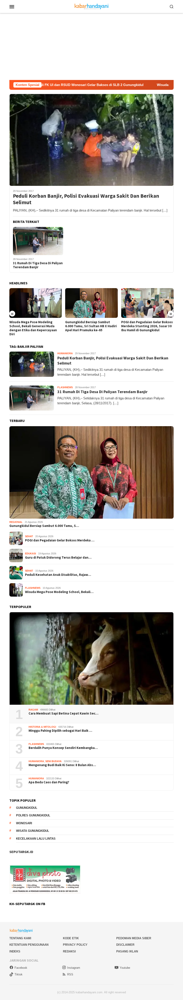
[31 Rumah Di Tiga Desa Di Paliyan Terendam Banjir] (38, 241)
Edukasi (30, 553)
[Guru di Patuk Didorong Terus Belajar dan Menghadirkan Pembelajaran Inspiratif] (147, 303)
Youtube (125, 967)
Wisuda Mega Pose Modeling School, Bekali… (59, 592)
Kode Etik (71, 938)
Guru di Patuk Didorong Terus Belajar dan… (58, 558)
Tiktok (19, 974)
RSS (70, 974)
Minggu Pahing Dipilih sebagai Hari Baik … (60, 731)
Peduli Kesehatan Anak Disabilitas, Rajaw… (58, 575)
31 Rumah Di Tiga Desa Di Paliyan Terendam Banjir (38, 265)
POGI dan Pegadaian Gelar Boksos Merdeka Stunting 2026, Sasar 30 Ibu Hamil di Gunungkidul (91, 326)
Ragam (33, 709)
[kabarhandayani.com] (91, 6)
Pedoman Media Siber (133, 938)
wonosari (24, 823)
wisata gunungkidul (32, 830)
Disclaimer (125, 944)
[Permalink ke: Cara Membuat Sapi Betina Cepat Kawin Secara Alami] (91, 658)
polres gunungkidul (33, 815)
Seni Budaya (53, 761)
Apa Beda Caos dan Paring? (49, 782)
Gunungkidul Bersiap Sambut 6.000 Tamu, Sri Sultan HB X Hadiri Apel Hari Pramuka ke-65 (35, 326)
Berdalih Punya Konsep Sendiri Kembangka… (63, 748)
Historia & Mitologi (42, 726)
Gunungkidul (26, 807)
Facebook (21, 967)
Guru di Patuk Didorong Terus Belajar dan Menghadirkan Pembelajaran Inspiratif (144, 326)
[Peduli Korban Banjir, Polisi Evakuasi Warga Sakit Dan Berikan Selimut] (91, 140)
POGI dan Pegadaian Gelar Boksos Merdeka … (59, 540)
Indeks (14, 951)
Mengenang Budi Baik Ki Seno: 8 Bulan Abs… (62, 765)
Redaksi (69, 951)
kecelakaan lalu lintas (36, 838)
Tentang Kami (20, 938)
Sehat (29, 536)
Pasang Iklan (127, 951)
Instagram (73, 967)
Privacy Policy (75, 944)
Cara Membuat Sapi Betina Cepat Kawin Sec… (63, 713)
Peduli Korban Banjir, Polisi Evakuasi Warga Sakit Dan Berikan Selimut (86, 199)
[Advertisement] (91, 46)
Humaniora (65, 353)
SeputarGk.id (21, 851)
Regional (16, 522)
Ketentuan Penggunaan (28, 944)
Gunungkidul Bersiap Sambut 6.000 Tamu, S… (44, 526)
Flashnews (65, 387)
